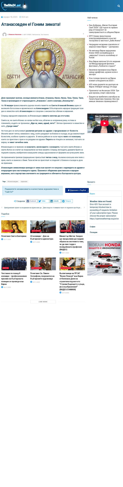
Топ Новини (45, 34)
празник (24, 181)
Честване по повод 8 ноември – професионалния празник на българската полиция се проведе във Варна (14, 278)
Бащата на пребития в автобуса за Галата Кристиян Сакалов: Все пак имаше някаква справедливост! (104, 99)
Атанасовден (13, 181)
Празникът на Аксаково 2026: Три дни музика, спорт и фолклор (104, 91)
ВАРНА (5, 268)
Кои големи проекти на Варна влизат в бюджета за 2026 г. (102, 79)
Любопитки (36, 34)
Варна (92, 194)
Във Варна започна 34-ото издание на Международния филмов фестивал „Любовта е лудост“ (104, 63)
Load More (43, 302)
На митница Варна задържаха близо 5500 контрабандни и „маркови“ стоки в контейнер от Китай (103, 54)
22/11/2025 (36, 242)
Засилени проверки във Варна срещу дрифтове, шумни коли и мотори (103, 72)
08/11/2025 (65, 253)
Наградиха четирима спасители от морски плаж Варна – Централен (104, 45)
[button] (119, 6)
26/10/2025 (65, 293)
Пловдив (93, 232)
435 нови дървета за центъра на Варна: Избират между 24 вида (103, 85)
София (92, 227)
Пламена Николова (15, 34)
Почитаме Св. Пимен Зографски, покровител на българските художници (42, 276)
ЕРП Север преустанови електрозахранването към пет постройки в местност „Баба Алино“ (105, 38)
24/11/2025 (7, 239)
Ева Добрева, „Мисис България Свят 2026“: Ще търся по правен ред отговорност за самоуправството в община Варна (104, 28)
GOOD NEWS (65, 268)
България (36, 231)
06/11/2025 (7, 287)
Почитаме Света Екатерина (13, 236)
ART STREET (27, 34)
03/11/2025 (36, 282)
